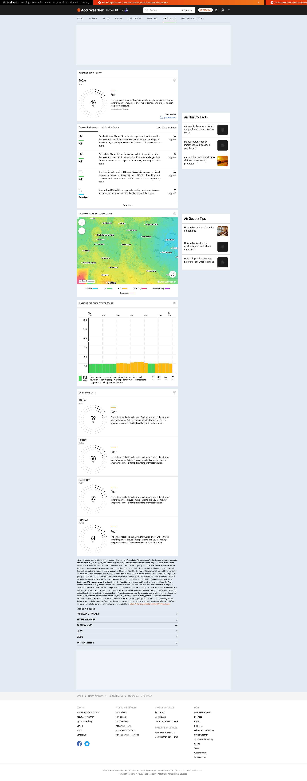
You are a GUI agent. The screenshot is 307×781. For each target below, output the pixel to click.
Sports (197, 744)
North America (95, 696)
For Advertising (122, 721)
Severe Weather (201, 735)
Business (198, 717)
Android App (160, 717)
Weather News (200, 753)
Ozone (114, 190)
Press (79, 730)
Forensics (50, 2)
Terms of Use (124, 774)
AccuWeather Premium (165, 732)
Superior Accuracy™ (80, 2)
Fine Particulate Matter (110, 136)
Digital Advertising (84, 721)
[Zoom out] (81, 230)
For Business (10, 2)
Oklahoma (133, 696)
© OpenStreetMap (87, 281)
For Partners (121, 717)
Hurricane (198, 726)
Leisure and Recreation (204, 730)
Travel (197, 748)
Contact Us (81, 735)
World (80, 696)
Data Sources (181, 774)
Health (197, 721)
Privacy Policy (137, 774)
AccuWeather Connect (125, 730)
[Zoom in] (81, 222)
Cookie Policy (151, 774)
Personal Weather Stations (127, 735)
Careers (80, 726)
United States (116, 696)
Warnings (26, 2)
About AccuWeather (85, 717)
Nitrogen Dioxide (131, 172)
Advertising (62, 2)
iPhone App (160, 712)
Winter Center (200, 757)
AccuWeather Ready (202, 712)
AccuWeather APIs (123, 726)
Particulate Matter (108, 154)
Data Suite (37, 2)
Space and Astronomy (203, 739)
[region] (127, 250)
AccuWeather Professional (166, 737)
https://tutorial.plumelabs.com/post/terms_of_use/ (150, 604)
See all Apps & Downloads (166, 721)
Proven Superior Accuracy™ (88, 712)
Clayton (148, 696)
